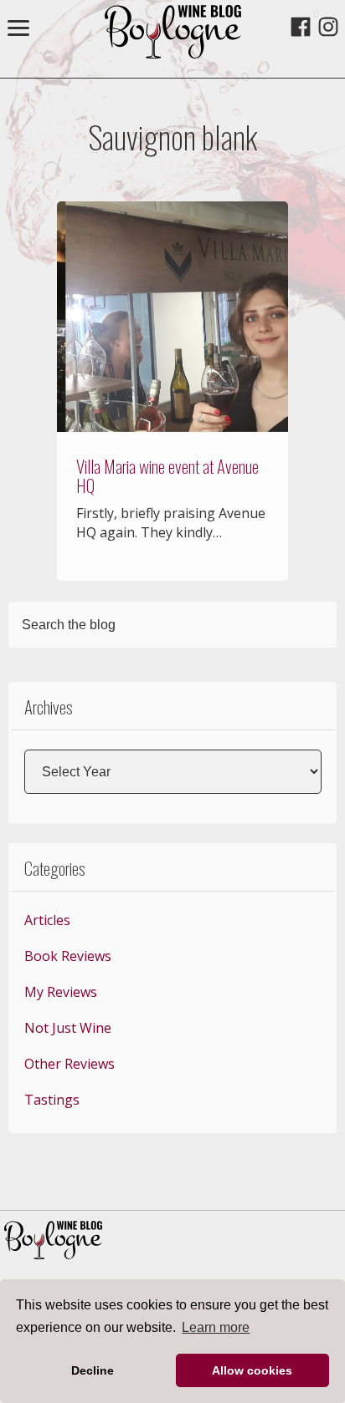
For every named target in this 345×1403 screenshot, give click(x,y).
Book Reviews (67, 956)
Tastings (52, 1099)
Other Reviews (69, 1064)
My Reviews (60, 992)
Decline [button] (92, 1370)
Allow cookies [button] (252, 1370)
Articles (47, 920)
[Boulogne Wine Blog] (173, 53)
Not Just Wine (67, 1028)
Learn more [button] (216, 1327)
